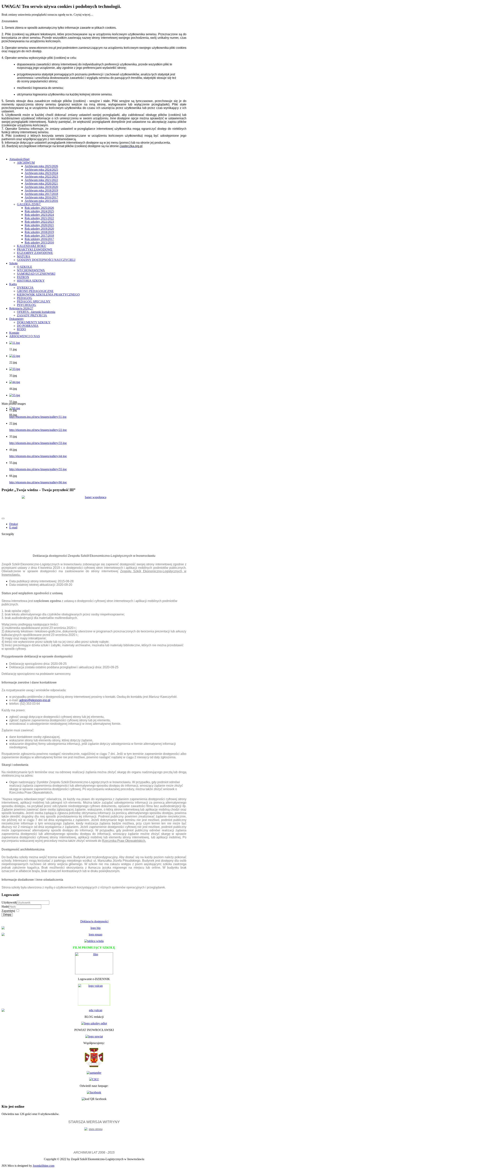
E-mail (13, 527)
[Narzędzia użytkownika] (3, 518)
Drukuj (13, 524)
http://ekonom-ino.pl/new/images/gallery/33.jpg (38, 443)
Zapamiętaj (8, 910)
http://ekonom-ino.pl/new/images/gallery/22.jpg (38, 430)
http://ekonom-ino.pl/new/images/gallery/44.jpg (38, 456)
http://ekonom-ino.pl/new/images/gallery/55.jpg (38, 469)
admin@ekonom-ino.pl (34, 700)
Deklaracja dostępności (94, 921)
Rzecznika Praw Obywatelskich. (124, 840)
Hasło (5, 906)
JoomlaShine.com (43, 1165)
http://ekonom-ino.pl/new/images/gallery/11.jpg (37, 416)
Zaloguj (7, 914)
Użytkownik (9, 902)
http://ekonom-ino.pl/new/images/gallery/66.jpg (38, 482)
